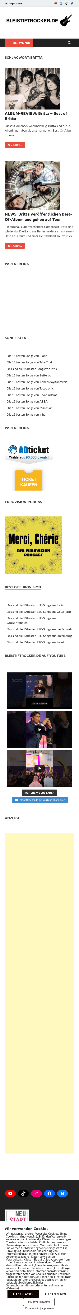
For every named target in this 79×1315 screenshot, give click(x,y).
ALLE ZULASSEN (23, 1294)
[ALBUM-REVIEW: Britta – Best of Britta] (39, 89)
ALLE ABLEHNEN (55, 1294)
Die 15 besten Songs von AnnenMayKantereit (37, 382)
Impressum (47, 1308)
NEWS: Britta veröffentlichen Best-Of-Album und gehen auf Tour (38, 216)
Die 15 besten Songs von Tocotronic (30, 388)
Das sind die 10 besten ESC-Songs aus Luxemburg (39, 635)
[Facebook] (72, 3)
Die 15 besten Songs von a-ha (26, 414)
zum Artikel (13, 144)
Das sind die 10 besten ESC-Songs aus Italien (36, 605)
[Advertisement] (39, 993)
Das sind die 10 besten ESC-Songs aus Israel (35, 642)
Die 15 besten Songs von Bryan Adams (32, 395)
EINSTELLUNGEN (39, 1302)
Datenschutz (32, 1308)
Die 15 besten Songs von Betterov (29, 375)
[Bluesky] (62, 1193)
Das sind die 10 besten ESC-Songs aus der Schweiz (39, 629)
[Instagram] (61, 3)
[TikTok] (66, 3)
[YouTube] (55, 3)
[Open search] (69, 43)
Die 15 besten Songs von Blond (27, 355)
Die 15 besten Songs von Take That (29, 362)
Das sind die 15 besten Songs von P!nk (32, 369)
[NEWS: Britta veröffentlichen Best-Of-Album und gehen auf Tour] (39, 186)
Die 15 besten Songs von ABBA (27, 401)
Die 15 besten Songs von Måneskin (30, 408)
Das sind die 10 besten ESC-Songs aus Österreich (39, 611)
